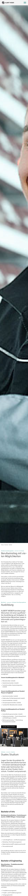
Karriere (6, 544)
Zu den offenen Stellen (9, 726)
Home (2, 544)
